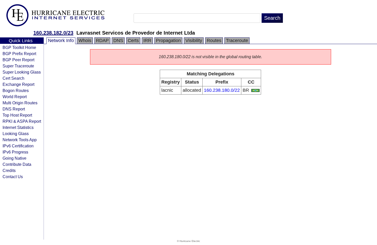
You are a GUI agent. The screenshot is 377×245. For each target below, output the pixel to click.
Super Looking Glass (22, 72)
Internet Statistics (18, 127)
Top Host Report (17, 115)
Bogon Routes (16, 90)
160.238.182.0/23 (53, 33)
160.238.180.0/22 (222, 90)
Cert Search (13, 78)
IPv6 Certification (18, 146)
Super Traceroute (18, 66)
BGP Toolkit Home (19, 47)
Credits (9, 170)
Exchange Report (18, 84)
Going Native (14, 158)
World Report (15, 96)
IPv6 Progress (15, 152)
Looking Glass (16, 133)
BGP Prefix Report (19, 53)
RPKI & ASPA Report (22, 121)
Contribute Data (17, 164)
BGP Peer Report (18, 59)
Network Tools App (20, 139)
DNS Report (14, 109)
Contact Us (13, 176)
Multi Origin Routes (20, 102)
